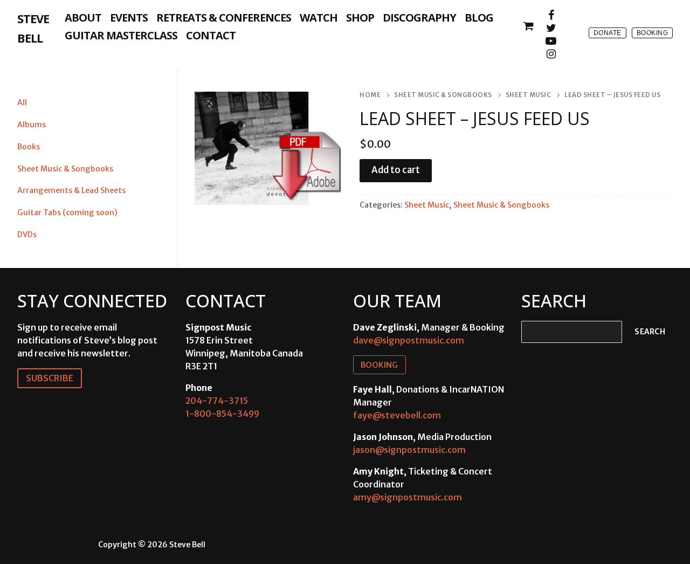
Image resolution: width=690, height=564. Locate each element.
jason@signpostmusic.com (409, 449)
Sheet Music (528, 95)
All (22, 102)
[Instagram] (550, 53)
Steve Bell (33, 28)
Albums (31, 124)
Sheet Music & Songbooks (443, 95)
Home (370, 95)
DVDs (27, 234)
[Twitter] (550, 28)
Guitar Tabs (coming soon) (67, 212)
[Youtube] (550, 41)
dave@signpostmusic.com (408, 340)
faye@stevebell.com (397, 415)
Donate (608, 33)
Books (28, 147)
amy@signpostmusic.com (407, 497)
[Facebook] (550, 15)
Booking (652, 33)
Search (649, 331)
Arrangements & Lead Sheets (71, 190)
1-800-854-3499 (222, 413)
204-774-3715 (216, 400)
